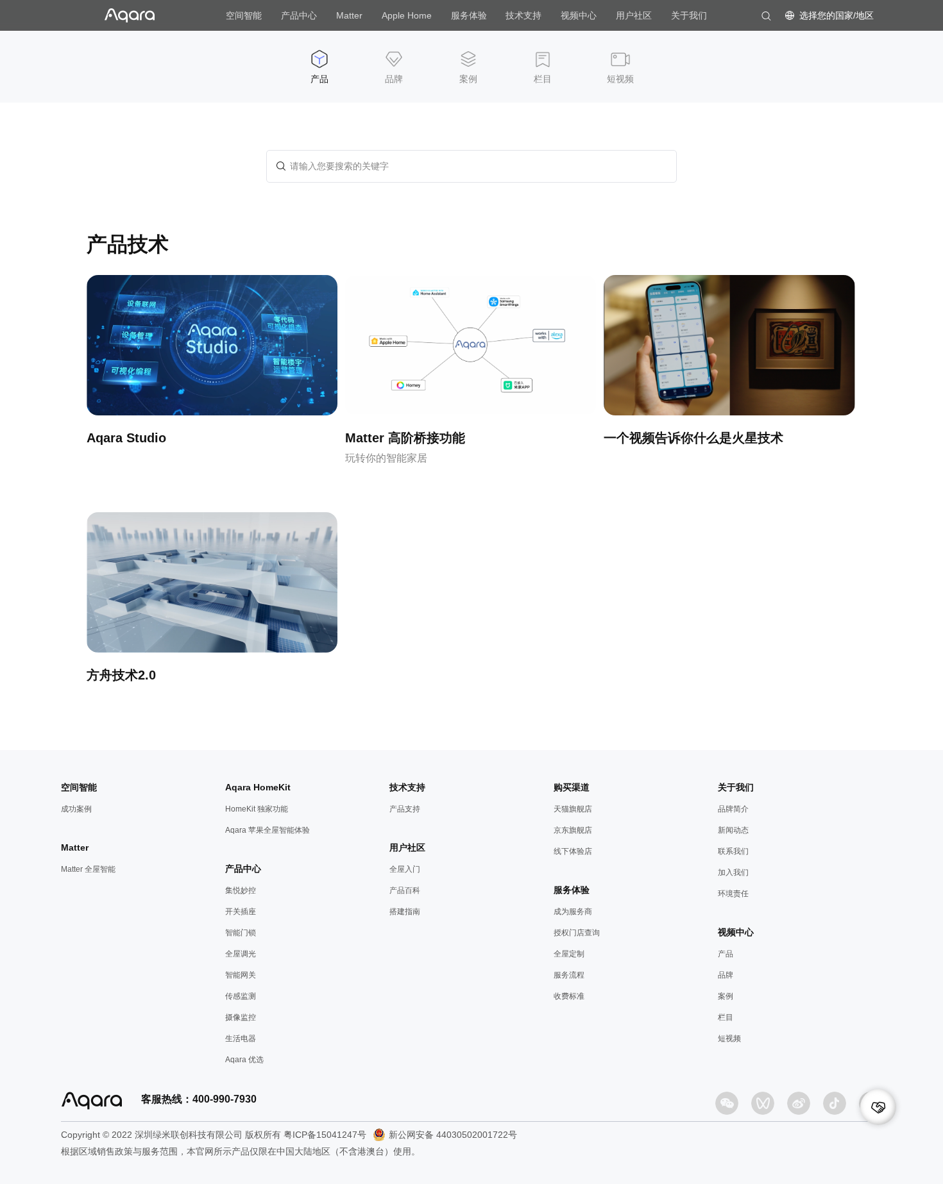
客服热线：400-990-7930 (199, 1099)
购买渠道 (572, 787)
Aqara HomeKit (258, 787)
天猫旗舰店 (573, 809)
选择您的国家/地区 (836, 15)
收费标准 (569, 996)
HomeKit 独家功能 (256, 809)
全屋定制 (569, 953)
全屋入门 (404, 869)
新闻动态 (733, 830)
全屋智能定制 (899, 1107)
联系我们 (733, 851)
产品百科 (404, 890)
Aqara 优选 (244, 1059)
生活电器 (240, 1038)
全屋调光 (240, 953)
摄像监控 (240, 1017)
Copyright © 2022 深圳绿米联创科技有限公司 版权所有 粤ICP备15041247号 (213, 1135)
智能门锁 (240, 932)
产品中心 (299, 15)
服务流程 (569, 975)
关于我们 (689, 15)
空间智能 (244, 15)
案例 (725, 996)
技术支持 (523, 15)
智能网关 (240, 975)
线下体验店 (573, 851)
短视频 (729, 1038)
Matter (349, 15)
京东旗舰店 (573, 830)
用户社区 (634, 15)
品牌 (725, 975)
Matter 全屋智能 (88, 869)
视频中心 (579, 15)
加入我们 (733, 872)
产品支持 (404, 809)
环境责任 (733, 893)
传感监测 (240, 996)
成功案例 (76, 809)
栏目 (725, 1017)
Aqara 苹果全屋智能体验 (267, 830)
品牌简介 (733, 809)
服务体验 (469, 15)
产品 (725, 953)
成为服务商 (573, 911)
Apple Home (407, 15)
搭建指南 (404, 911)
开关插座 (240, 911)
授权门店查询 (577, 932)
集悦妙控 (240, 890)
